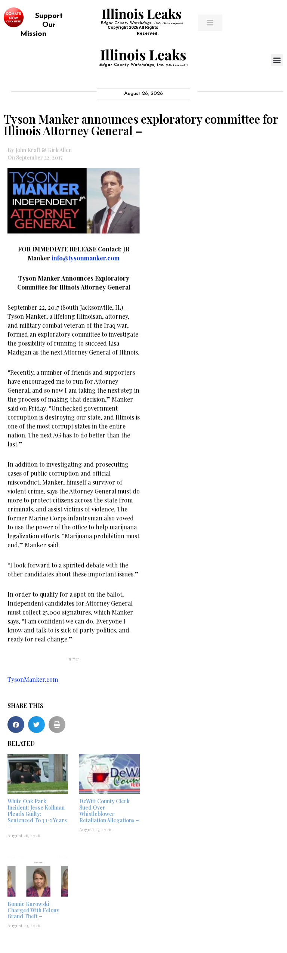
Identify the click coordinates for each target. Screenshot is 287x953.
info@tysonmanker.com (86, 258)
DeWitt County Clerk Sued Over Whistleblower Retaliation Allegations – (109, 810)
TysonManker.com (32, 679)
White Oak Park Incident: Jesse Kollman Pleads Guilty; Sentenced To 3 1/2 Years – (37, 814)
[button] (277, 60)
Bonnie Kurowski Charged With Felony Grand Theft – (33, 910)
